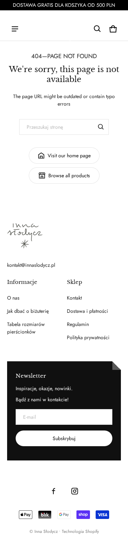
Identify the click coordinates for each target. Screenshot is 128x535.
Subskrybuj (64, 438)
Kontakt (74, 297)
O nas (13, 297)
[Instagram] (74, 491)
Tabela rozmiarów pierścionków (26, 328)
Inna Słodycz (46, 531)
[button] (97, 29)
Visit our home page (69, 155)
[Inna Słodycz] (64, 40)
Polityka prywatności (88, 337)
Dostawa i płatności (87, 311)
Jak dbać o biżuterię (28, 311)
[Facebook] (53, 491)
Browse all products (69, 175)
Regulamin (78, 324)
